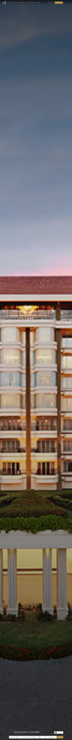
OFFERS (27, 2)
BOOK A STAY (58, 2)
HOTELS (16, 2)
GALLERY (59, 732)
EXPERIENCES (22, 2)
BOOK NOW (60, 737)
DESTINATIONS (11, 2)
